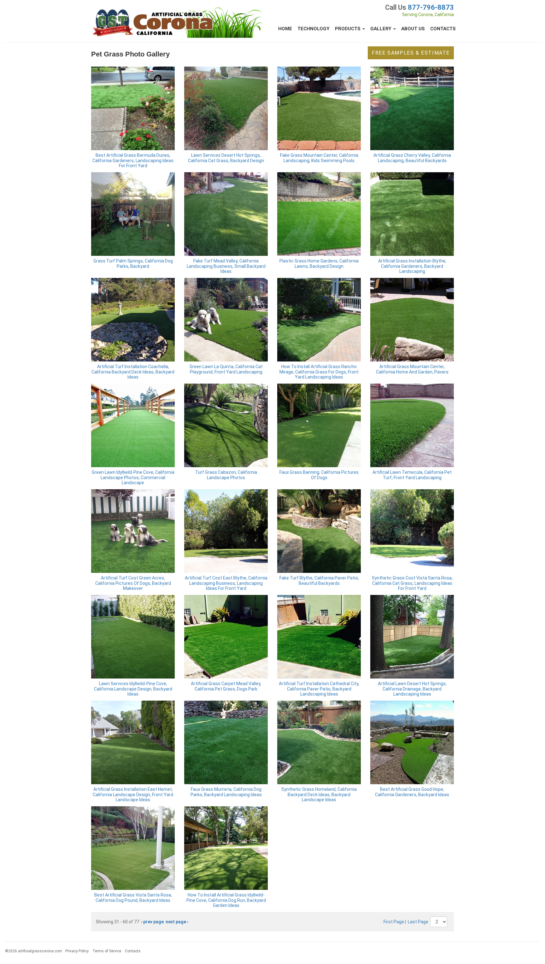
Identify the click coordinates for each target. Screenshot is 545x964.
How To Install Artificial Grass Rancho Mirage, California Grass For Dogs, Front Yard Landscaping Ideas (319, 372)
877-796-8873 (431, 7)
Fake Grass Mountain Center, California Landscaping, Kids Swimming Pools (319, 158)
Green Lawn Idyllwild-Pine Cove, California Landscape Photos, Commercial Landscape (133, 477)
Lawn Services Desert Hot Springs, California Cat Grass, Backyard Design (226, 158)
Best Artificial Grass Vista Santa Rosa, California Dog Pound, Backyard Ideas (133, 897)
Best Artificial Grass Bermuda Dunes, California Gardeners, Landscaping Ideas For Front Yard (132, 160)
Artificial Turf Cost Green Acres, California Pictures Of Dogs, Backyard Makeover (133, 583)
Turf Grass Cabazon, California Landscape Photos (226, 475)
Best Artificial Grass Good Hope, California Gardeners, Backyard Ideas (412, 792)
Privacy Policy (77, 951)
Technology (313, 28)
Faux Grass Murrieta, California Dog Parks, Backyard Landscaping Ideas (226, 792)
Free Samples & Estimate (411, 53)
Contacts (443, 28)
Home (285, 28)
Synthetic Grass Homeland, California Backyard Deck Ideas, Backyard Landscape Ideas (319, 794)
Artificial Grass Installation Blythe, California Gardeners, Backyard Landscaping (412, 266)
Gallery (381, 28)
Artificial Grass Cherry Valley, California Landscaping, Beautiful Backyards (412, 158)
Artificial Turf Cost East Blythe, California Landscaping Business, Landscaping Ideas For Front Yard (226, 583)
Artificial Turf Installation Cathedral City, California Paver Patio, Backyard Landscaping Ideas (319, 689)
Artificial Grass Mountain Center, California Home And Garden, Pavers (412, 369)
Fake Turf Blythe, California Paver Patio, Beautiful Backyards (319, 580)
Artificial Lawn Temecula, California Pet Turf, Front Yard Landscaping (412, 475)
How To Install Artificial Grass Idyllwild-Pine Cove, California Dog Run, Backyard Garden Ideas (226, 900)
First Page (394, 921)
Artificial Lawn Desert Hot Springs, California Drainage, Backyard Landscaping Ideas (412, 689)
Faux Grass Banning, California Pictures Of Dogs (319, 475)
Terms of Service (106, 951)
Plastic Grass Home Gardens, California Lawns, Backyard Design (319, 263)
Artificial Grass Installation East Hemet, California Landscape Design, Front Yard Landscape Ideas (133, 794)
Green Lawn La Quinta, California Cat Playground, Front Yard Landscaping (226, 369)
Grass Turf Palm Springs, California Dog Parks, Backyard (133, 263)
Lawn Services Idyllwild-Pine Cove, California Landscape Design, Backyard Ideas (133, 689)
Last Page (418, 921)
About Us (413, 28)
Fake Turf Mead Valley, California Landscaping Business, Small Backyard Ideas (226, 266)
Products (348, 28)
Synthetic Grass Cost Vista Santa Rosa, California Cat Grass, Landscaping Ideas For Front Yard (412, 583)
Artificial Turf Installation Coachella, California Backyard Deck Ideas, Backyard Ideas (132, 372)
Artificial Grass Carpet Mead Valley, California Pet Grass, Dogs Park (226, 686)
